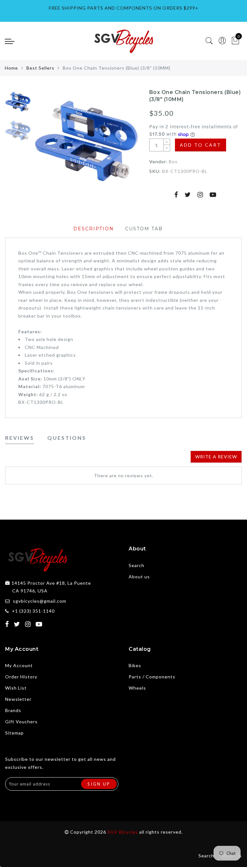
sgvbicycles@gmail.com (39, 601)
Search (136, 565)
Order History (21, 676)
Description (93, 229)
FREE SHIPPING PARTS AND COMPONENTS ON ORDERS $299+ (123, 8)
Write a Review (216, 456)
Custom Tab (144, 229)
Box (173, 161)
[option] (86, 141)
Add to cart (200, 145)
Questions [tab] (66, 438)
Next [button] (119, 144)
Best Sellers (40, 68)
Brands (13, 710)
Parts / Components (152, 676)
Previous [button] (46, 145)
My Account (19, 665)
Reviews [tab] (19, 438)
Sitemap (14, 732)
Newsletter (18, 699)
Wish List (16, 688)
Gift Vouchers (21, 721)
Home (11, 68)
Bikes (135, 665)
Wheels (137, 688)
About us (139, 576)
